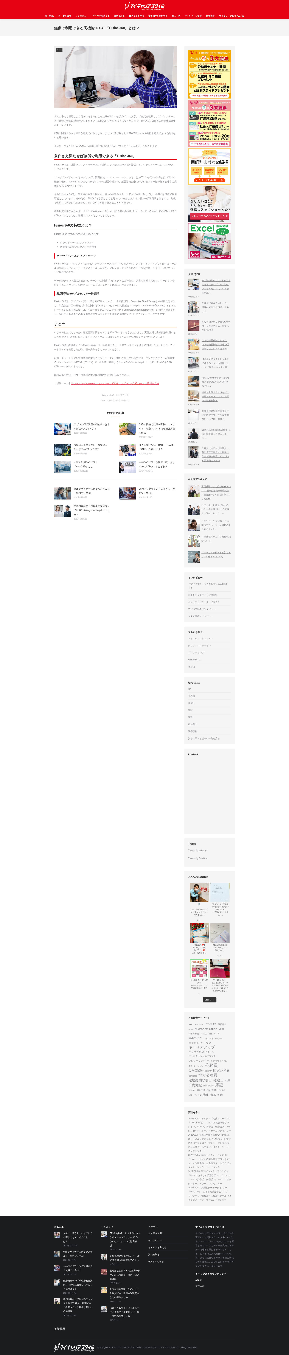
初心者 (208, 1070)
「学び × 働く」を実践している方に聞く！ (207, 586)
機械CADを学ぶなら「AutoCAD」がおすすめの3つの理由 (92, 447)
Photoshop (194, 1034)
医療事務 (192, 731)
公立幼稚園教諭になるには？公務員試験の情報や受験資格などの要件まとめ (215, 344)
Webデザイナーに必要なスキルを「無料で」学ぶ (92, 490)
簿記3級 (211, 1090)
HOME (51, 16)
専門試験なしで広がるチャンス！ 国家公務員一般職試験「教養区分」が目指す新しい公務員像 (78, 1305)
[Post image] (62, 429)
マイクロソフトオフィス (200, 638)
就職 (227, 1080)
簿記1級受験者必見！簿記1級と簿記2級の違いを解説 (215, 379)
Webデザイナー (214, 1034)
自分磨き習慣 (64, 16)
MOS (221, 1029)
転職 (220, 1095)
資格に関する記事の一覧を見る (204, 738)
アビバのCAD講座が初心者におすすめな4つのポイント (92, 426)
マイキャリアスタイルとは (231, 16)
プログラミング (196, 652)
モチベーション (196, 1066)
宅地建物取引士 (200, 1080)
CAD (59, 50)
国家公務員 (221, 1070)
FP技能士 (222, 1024)
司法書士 (192, 724)
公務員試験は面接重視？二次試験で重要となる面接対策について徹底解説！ (215, 415)
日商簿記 (195, 1085)
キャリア (205, 1042)
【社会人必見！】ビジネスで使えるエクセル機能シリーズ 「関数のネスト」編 (215, 363)
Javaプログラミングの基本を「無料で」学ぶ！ (157, 490)
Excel (208, 1024)
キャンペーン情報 (193, 16)
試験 (190, 1095)
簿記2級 (201, 1090)
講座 (206, 1095)
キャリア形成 (196, 1051)
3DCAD (110, 400)
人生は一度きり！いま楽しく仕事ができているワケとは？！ (78, 1237)
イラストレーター (213, 1038)
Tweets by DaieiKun (197, 858)
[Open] (199, 892)
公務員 (191, 696)
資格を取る (119, 16)
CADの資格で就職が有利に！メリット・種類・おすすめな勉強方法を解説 (157, 428)
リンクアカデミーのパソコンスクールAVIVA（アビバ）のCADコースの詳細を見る (115, 383)
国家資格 (193, 1075)
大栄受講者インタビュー (200, 616)
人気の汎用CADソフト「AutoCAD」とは (86, 464)
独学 (205, 1086)
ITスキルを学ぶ (136, 16)
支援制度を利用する (157, 16)
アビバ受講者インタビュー (201, 609)
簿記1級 (192, 1090)
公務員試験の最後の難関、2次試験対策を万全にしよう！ (216, 433)
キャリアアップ (202, 1047)
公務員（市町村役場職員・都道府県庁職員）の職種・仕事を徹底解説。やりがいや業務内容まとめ (215, 454)
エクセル (194, 1043)
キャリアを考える (101, 16)
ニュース (176, 16)
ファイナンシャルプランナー (203, 1056)
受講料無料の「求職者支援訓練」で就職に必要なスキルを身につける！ (92, 510)
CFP (201, 1024)
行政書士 (222, 1090)
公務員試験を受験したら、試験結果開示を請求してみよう (215, 307)
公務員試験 (196, 1070)
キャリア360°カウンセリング (210, 1273)
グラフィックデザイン (199, 645)
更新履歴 (59, 1328)
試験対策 (198, 1095)
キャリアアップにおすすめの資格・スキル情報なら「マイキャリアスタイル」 (146, 1347)
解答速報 (210, 16)
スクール (209, 1052)
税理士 (191, 703)
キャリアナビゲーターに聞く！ (204, 602)
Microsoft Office (206, 1029)
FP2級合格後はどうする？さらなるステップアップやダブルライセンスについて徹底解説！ (216, 286)
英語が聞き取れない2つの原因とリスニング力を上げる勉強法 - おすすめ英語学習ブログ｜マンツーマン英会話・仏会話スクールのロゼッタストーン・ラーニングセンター (209, 1142)
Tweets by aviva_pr (197, 850)
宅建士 (191, 717)
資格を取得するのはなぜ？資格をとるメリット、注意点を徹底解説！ (215, 396)
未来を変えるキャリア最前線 (203, 595)
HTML (191, 1029)
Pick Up (204, 1034)
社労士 (211, 1086)
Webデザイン (195, 659)
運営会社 (199, 1286)
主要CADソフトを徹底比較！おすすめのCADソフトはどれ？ (157, 464)
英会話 (191, 666)
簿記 (190, 710)
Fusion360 (125, 400)
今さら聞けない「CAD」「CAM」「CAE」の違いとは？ (157, 447)
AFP (190, 1024)
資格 (213, 1095)
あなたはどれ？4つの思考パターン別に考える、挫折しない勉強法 (216, 326)
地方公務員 (208, 1075)
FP (189, 689)
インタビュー (82, 16)
